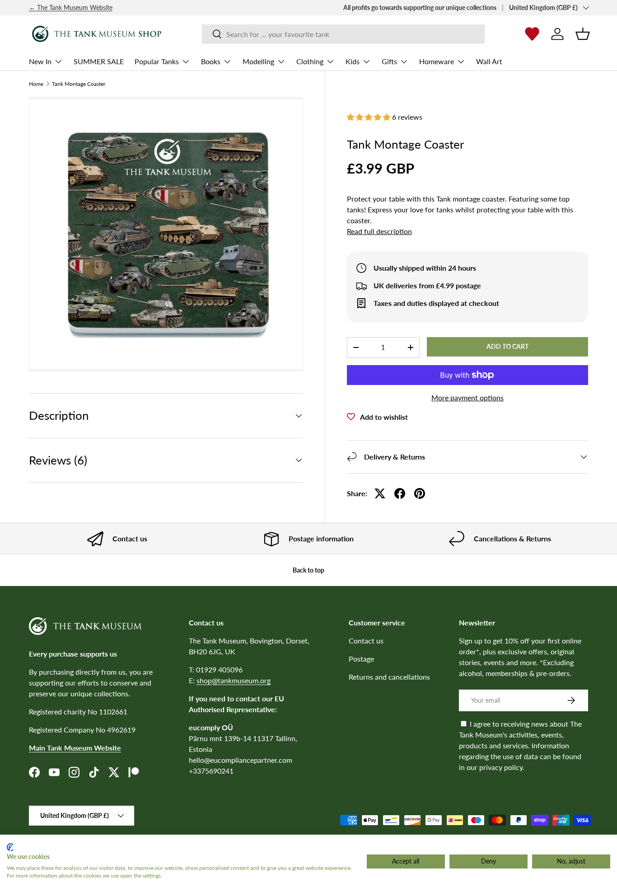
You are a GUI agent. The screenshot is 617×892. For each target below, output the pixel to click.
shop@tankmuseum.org (233, 680)
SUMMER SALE (99, 61)
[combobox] (343, 34)
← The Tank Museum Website (70, 7)
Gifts (389, 61)
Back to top (308, 570)
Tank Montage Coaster (78, 84)
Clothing (309, 61)
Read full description (379, 231)
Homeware (436, 61)
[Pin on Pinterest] (420, 493)
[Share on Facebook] (400, 493)
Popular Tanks (157, 61)
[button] (583, 34)
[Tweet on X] (380, 493)
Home (36, 84)
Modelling (258, 61)
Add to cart (507, 346)
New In (40, 61)
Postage (361, 658)
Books (210, 61)
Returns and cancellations (389, 676)
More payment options (467, 397)
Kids (353, 61)
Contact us (366, 640)
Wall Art (489, 61)
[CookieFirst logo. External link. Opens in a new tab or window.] (10, 847)
